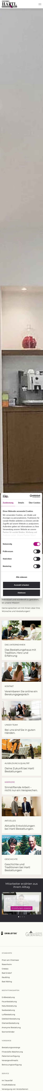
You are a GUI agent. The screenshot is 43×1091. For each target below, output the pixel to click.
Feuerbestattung (9, 1001)
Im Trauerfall (7, 1080)
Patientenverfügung (11, 1056)
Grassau (5, 969)
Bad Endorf (7, 973)
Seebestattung (8, 1010)
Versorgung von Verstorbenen (15, 1089)
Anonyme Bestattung (11, 1027)
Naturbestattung (9, 1006)
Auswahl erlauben (21, 585)
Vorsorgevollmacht (10, 1060)
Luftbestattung (8, 1014)
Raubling (6, 977)
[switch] (36, 551)
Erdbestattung (8, 997)
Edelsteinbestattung (11, 1019)
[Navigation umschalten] (40, 4)
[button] (18, 916)
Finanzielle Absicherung (12, 1052)
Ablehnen (22, 593)
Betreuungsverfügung (12, 1065)
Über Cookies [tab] (34, 503)
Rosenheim (7, 964)
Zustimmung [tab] (8, 503)
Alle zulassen (21, 577)
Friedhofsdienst (9, 1085)
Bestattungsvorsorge (11, 1047)
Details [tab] (21, 503)
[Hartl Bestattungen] (9, 4)
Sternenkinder (8, 1032)
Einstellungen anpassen (21, 908)
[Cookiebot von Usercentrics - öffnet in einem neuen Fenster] (30, 496)
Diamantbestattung (10, 1023)
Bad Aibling (7, 982)
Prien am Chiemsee (10, 960)
